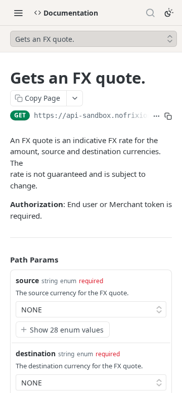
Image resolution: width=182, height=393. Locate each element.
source (27, 280)
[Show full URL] (156, 116)
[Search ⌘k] (150, 13)
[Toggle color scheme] (169, 13)
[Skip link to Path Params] (3, 260)
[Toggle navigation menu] (18, 13)
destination (36, 353)
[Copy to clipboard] (168, 116)
